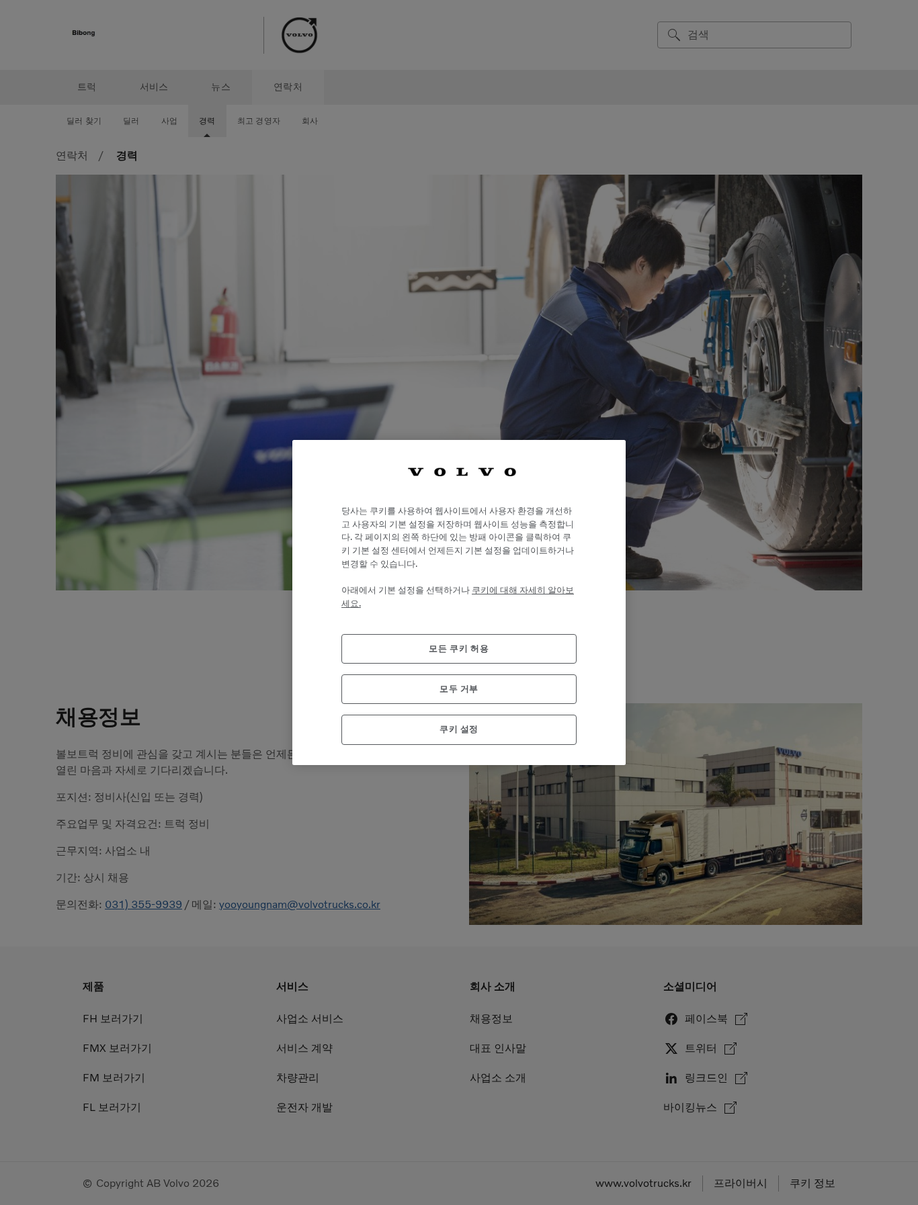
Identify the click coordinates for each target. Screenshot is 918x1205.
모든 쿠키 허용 (459, 648)
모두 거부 (459, 689)
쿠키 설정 (459, 729)
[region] (459, 602)
